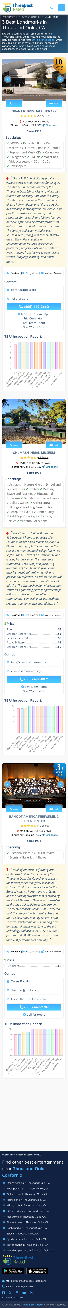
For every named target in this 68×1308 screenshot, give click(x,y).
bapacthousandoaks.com (28, 999)
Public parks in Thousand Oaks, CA (26, 1228)
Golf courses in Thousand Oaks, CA (27, 1194)
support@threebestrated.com (29, 1280)
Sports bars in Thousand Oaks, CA (26, 1239)
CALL (15, 103)
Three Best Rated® (32, 1304)
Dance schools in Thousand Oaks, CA (28, 1183)
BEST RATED (9, 17)
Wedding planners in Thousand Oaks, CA (30, 1250)
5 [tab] (39, 95)
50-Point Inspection (43, 39)
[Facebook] (3, 1293)
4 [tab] (36, 95)
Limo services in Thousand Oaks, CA (27, 1211)
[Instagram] (17, 1293)
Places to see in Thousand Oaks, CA (27, 1222)
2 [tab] (30, 95)
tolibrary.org (19, 298)
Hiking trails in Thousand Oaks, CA (26, 1205)
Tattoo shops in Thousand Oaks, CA (27, 1244)
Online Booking (21, 981)
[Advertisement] (34, 1116)
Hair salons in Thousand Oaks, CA (26, 1199)
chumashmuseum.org (26, 671)
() (43, 116)
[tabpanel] (34, 80)
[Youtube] (24, 1293)
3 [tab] (33, 95)
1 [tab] (27, 95)
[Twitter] (10, 1293)
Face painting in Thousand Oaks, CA (27, 1188)
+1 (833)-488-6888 (25, 1286)
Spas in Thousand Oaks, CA (22, 1233)
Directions (51, 125)
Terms (20, 1298)
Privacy (7, 1298)
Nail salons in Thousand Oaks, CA (26, 1216)
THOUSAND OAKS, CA (29, 17)
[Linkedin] (31, 1293)
